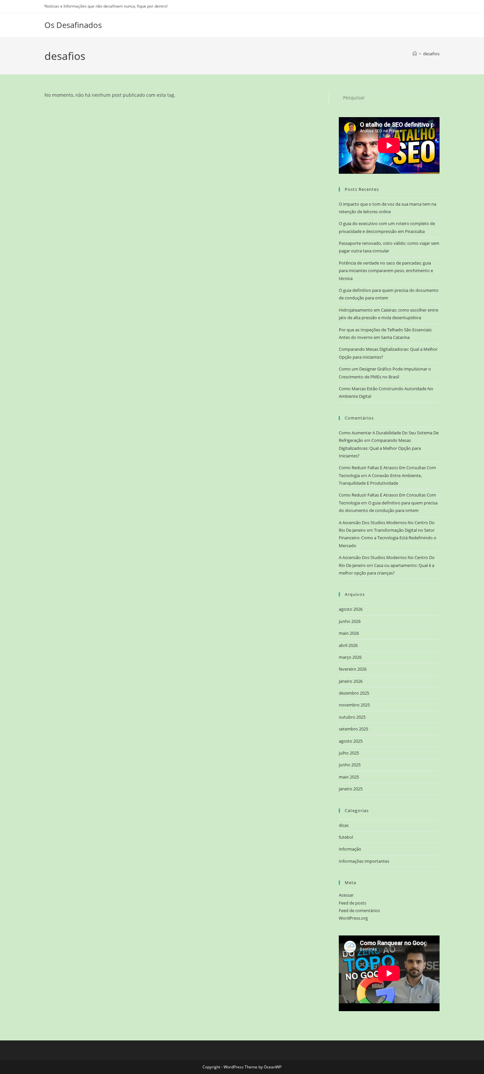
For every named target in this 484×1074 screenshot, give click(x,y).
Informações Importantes (364, 861)
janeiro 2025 (351, 789)
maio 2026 (349, 633)
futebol (346, 837)
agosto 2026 (351, 609)
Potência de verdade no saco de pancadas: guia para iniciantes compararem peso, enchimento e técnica (386, 270)
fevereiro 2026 (352, 669)
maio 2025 (349, 777)
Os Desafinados (73, 24)
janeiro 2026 (351, 681)
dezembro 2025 (354, 693)
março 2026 (350, 657)
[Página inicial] (415, 54)
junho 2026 (350, 621)
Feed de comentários (359, 910)
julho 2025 (349, 753)
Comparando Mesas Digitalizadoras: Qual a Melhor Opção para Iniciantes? (380, 448)
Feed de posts (352, 903)
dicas (344, 825)
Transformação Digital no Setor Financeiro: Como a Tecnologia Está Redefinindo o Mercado (387, 538)
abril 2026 (348, 645)
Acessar (346, 895)
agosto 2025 (351, 741)
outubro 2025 (352, 717)
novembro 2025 (354, 705)
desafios (431, 54)
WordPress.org (353, 918)
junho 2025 (350, 765)
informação (350, 849)
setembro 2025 (353, 729)
